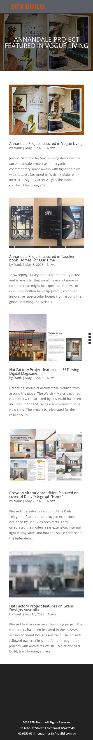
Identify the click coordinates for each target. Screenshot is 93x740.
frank (18, 148)
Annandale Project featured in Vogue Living (46, 143)
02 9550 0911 (26, 733)
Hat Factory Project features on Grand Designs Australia (41, 608)
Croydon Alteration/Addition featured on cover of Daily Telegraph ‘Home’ (44, 494)
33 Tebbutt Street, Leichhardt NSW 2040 (47, 728)
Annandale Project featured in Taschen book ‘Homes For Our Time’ (42, 258)
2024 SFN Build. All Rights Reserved (47, 722)
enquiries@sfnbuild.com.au (56, 733)
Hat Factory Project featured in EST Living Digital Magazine (44, 371)
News (51, 148)
